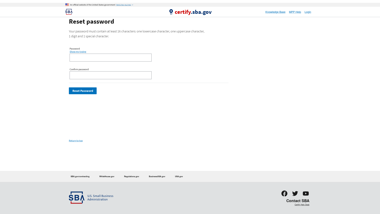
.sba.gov (193, 11)
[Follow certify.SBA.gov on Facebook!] (284, 196)
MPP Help (295, 12)
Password (75, 48)
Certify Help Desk (302, 204)
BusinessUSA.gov (157, 176)
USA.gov (179, 176)
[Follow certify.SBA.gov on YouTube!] (305, 196)
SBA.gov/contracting (80, 176)
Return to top (76, 140)
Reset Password (82, 91)
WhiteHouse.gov (106, 176)
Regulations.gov (131, 176)
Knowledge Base (275, 12)
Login (308, 12)
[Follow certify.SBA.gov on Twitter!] (295, 196)
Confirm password (79, 69)
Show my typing (78, 51)
